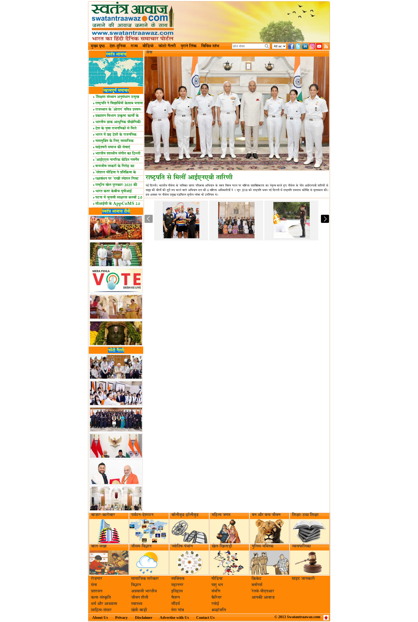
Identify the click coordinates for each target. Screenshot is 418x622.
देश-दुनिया (118, 46)
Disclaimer (143, 617)
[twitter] (298, 46)
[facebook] (291, 46)
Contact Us (205, 617)
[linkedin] (305, 46)
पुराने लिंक (188, 46)
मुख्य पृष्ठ (98, 46)
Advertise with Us (174, 617)
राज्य (134, 46)
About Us (100, 617)
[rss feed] (326, 46)
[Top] (326, 617)
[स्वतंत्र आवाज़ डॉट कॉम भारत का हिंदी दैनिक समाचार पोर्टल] (209, 21)
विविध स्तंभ (210, 46)
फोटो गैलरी (167, 46)
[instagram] (312, 46)
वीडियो (148, 46)
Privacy (121, 617)
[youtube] (319, 46)
